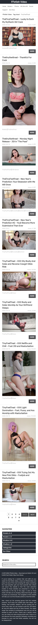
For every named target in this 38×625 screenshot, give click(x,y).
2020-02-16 (6, 269)
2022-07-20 (6, 25)
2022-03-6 (5, 228)
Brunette (15, 211)
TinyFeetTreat (12, 48)
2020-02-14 (6, 349)
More (32, 51)
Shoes (14, 293)
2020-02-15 (6, 310)
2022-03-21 (6, 187)
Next (33, 515)
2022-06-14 (6, 63)
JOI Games (15, 169)
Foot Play (28, 211)
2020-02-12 (6, 481)
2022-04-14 (6, 144)
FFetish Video (19, 1)
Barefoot (21, 211)
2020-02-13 (6, 416)
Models (4, 48)
